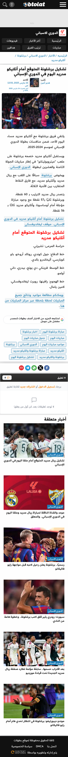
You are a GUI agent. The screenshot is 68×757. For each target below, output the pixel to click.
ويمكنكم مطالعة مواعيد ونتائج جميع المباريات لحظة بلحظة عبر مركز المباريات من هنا (34, 300)
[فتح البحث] (5, 4)
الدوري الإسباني (20, 167)
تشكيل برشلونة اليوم (22, 357)
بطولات (18, 740)
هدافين (11, 47)
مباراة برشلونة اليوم (53, 331)
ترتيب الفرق (34, 47)
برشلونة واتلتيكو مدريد (51, 357)
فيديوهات (12, 40)
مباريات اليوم (57, 338)
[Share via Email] (21, 368)
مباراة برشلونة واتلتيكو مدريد (29, 350)
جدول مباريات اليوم (34, 338)
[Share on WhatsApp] (34, 368)
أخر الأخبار (34, 40)
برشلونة (47, 175)
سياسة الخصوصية (21, 746)
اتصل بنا (52, 746)
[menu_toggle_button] (63, 4)
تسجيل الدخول (46, 386)
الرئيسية (56, 40)
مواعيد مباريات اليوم (53, 344)
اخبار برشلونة (29, 331)
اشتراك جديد (27, 386)
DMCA (40, 746)
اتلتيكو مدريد (57, 350)
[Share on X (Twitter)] (40, 368)
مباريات (57, 47)
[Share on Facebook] (47, 368)
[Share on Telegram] (27, 368)
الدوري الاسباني (28, 344)
